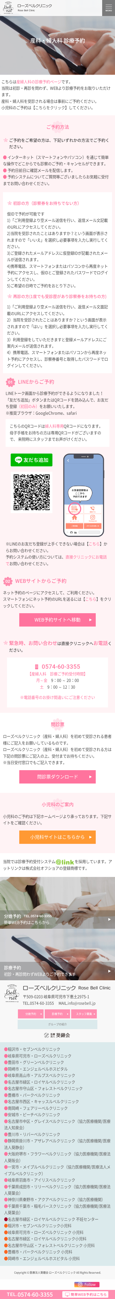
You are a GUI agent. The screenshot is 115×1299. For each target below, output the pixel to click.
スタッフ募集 (84, 1014)
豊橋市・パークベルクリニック (34, 1095)
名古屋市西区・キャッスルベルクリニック (43, 1102)
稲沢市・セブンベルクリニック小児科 (39, 1226)
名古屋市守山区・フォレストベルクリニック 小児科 (51, 1245)
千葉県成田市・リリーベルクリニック (39, 1187)
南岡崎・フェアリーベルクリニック (38, 1108)
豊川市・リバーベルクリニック (34, 1134)
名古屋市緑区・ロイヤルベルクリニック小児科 (47, 1239)
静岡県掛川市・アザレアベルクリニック (41, 1141)
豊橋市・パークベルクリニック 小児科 (40, 1252)
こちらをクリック (50, 108)
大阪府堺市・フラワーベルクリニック (39, 1154)
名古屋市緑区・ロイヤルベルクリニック (41, 1082)
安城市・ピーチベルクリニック (34, 1115)
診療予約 (57, 1014)
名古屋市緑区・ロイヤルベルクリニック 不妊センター (53, 1219)
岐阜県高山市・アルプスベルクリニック (41, 1075)
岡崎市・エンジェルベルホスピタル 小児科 (44, 1259)
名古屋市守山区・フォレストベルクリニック (45, 1089)
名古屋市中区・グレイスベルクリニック (41, 1121)
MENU (108, 8)
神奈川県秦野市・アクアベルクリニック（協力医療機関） (56, 1200)
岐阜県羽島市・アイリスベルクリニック (41, 1180)
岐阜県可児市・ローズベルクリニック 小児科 (45, 1232)
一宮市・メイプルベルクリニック (36, 1167)
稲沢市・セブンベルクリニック (34, 1049)
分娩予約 (30, 1014)
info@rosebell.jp (81, 1003)
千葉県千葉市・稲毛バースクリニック (39, 1206)
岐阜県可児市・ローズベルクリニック (39, 1056)
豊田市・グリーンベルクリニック (36, 1062)
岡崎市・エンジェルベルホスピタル (38, 1069)
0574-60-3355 (61, 666)
